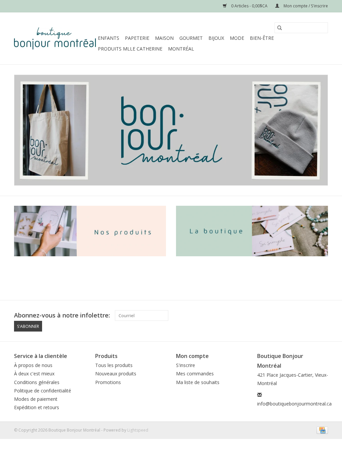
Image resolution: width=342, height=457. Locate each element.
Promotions (108, 382)
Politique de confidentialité (42, 390)
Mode (237, 38)
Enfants (108, 38)
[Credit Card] (321, 430)
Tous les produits (114, 365)
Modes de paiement (35, 399)
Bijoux (216, 38)
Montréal (181, 48)
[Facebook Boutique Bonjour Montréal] (310, 315)
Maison (164, 38)
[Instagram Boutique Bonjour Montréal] (322, 315)
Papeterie (137, 38)
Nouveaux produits (115, 373)
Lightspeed (137, 430)
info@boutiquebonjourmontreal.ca (294, 403)
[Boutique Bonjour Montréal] (55, 38)
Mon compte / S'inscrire (305, 6)
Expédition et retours (36, 407)
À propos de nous (33, 365)
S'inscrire (185, 365)
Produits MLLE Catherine (130, 48)
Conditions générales (36, 382)
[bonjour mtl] (171, 130)
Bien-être (262, 38)
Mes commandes (195, 373)
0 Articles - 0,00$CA (249, 6)
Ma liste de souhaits (197, 382)
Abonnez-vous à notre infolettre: (62, 315)
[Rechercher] (280, 27)
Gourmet (191, 38)
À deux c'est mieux (34, 373)
